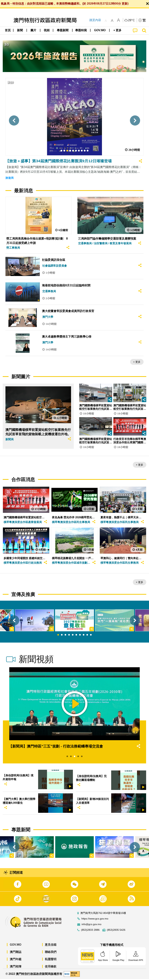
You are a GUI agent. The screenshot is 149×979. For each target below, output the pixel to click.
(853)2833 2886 (90, 930)
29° (131, 20)
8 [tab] (83, 635)
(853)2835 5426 (116, 930)
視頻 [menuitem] (47, 30)
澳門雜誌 (15, 951)
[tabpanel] (74, 620)
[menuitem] (20, 30)
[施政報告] (74, 847)
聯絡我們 (51, 951)
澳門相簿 (15, 966)
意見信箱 (51, 944)
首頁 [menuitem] (8, 30)
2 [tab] (62, 635)
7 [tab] (80, 635)
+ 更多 (136, 361)
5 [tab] (72, 635)
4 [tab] (69, 635)
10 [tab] (91, 635)
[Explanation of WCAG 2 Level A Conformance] (72, 973)
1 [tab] (58, 635)
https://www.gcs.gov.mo (94, 918)
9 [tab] (87, 635)
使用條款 (51, 966)
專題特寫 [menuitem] (81, 30)
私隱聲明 (51, 959)
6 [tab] (76, 635)
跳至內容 (95, 20)
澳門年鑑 (15, 959)
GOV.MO (15, 944)
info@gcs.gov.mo (91, 924)
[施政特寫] (114, 847)
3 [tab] (65, 635)
